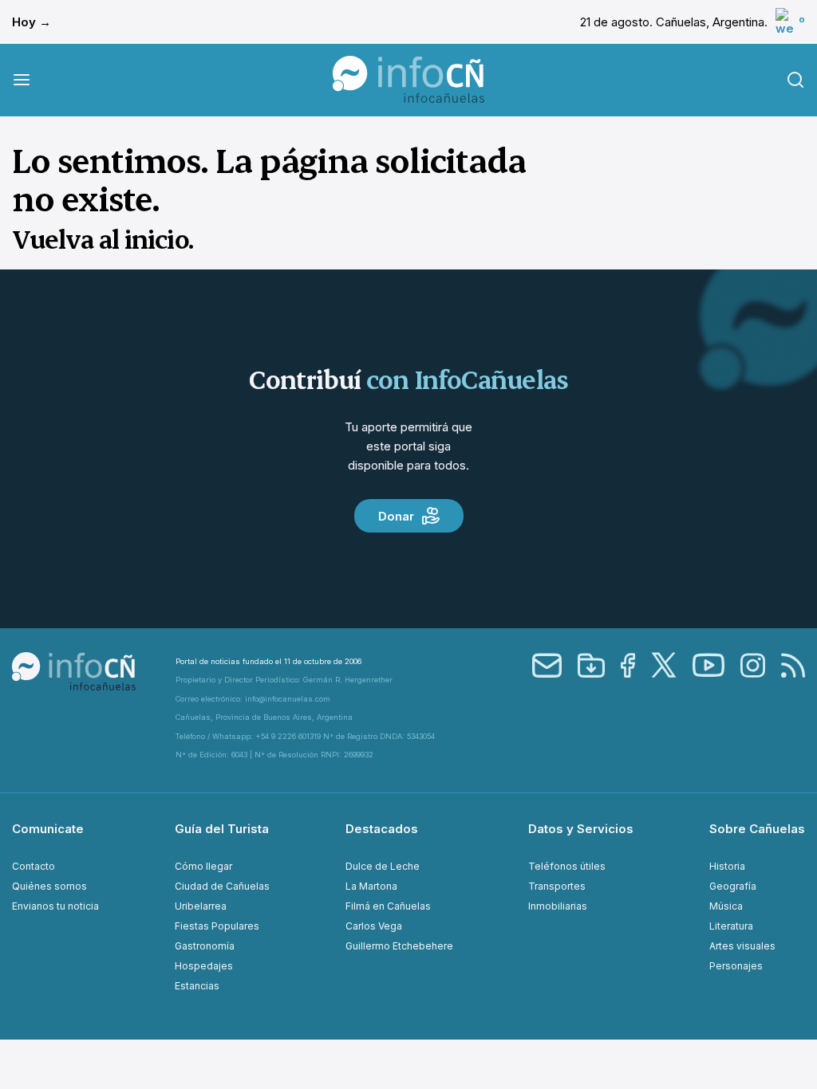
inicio (156, 238)
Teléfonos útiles (567, 866)
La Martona (371, 886)
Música (726, 906)
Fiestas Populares (217, 926)
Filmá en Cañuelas (388, 906)
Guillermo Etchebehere (399, 946)
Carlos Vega (373, 926)
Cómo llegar (203, 866)
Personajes (736, 966)
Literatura (731, 926)
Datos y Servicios (580, 828)
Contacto (33, 866)
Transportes (557, 886)
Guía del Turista (222, 828)
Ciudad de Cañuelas (222, 886)
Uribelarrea (201, 906)
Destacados (381, 828)
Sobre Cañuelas (757, 828)
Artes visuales (742, 946)
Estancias (197, 986)
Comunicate (48, 828)
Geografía (732, 886)
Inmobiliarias (557, 906)
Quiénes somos (49, 886)
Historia (727, 866)
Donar (396, 516)
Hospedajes (204, 966)
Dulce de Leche (382, 866)
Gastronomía (205, 946)
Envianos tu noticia (55, 906)
